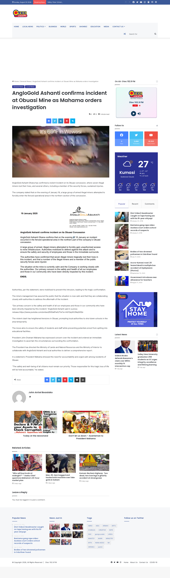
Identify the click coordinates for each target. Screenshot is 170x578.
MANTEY (91, 538)
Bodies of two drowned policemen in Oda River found (143, 252)
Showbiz (83, 27)
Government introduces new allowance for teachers (143, 278)
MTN (90, 543)
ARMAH (105, 526)
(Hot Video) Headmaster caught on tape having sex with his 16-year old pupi (142, 216)
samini (100, 547)
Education (95, 27)
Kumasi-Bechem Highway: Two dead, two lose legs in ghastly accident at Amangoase (93, 475)
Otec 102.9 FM (51, 562)
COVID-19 (153, 562)
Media (106, 27)
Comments (149, 204)
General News (25, 81)
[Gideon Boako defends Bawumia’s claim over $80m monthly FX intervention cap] (125, 346)
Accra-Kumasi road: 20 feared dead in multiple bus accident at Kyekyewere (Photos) (143, 266)
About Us (134, 562)
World (63, 27)
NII (109, 543)
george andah (100, 534)
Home (16, 27)
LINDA (110, 534)
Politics (40, 27)
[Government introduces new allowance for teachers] (122, 281)
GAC (89, 534)
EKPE (111, 530)
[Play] (133, 113)
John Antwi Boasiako (40, 392)
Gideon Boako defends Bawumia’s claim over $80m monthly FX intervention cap (124, 360)
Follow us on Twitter (134, 518)
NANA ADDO (99, 543)
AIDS (97, 526)
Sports (73, 27)
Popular (121, 204)
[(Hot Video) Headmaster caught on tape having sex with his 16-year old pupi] (122, 217)
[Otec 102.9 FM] (35, 13)
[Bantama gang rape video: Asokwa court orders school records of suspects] (122, 236)
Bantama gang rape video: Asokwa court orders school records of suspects (143, 228)
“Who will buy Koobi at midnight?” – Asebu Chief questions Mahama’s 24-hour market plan (25, 477)
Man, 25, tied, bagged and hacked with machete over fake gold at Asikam (60, 477)
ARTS (114, 526)
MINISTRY (109, 538)
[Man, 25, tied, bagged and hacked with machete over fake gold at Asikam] (61, 463)
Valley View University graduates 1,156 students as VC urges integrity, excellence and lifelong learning (87, 2)
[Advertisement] (85, 58)
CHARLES (91, 530)
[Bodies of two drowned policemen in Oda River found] (122, 255)
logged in (26, 500)
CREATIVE (102, 530)
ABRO (90, 526)
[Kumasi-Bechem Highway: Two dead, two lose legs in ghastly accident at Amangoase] (94, 462)
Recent (135, 204)
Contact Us (118, 27)
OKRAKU (91, 547)
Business (53, 27)
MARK (100, 538)
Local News (27, 27)
